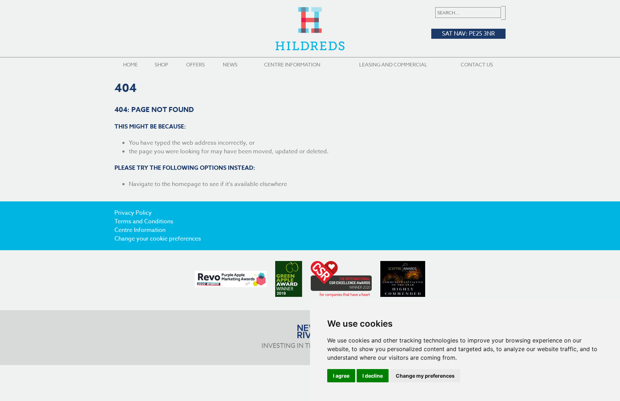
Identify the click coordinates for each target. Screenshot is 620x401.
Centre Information (292, 64)
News (230, 64)
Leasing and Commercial (393, 64)
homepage (186, 184)
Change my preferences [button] (425, 376)
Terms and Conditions (143, 221)
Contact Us (477, 64)
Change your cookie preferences (157, 238)
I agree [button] (341, 376)
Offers (195, 64)
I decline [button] (372, 376)
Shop (161, 64)
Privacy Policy (133, 213)
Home (130, 64)
